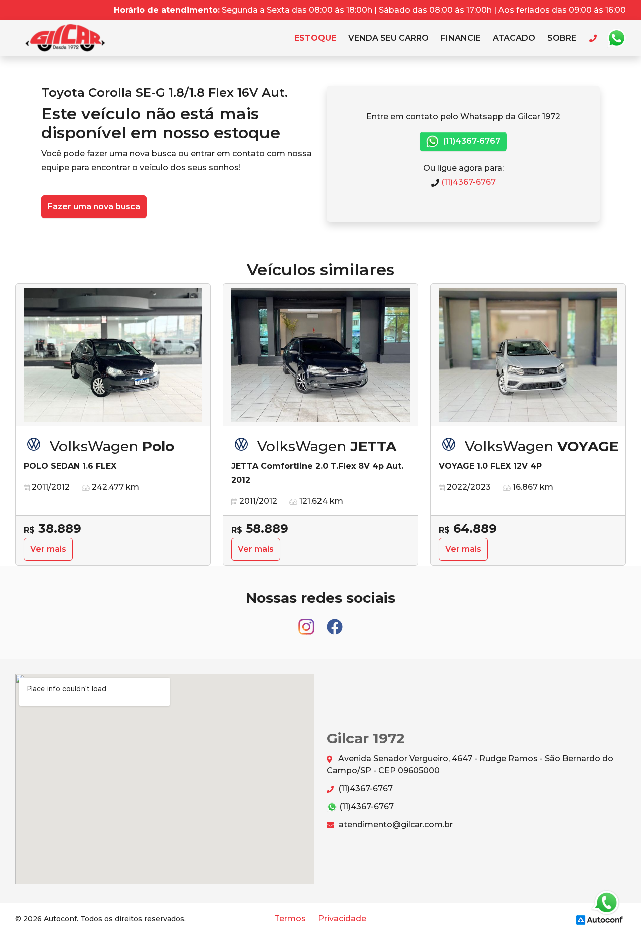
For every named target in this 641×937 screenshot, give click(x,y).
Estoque (315, 38)
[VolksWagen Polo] (113, 355)
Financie (461, 38)
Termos (290, 918)
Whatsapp (616, 38)
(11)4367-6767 (470, 141)
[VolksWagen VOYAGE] (528, 355)
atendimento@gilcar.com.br (395, 824)
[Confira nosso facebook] (335, 622)
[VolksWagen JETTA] (320, 355)
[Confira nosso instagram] (307, 622)
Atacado (514, 38)
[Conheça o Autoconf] (599, 919)
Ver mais (48, 549)
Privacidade (342, 918)
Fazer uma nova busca (94, 206)
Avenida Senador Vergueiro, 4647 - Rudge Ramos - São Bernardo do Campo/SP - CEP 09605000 (470, 764)
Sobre (561, 38)
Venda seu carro (388, 38)
